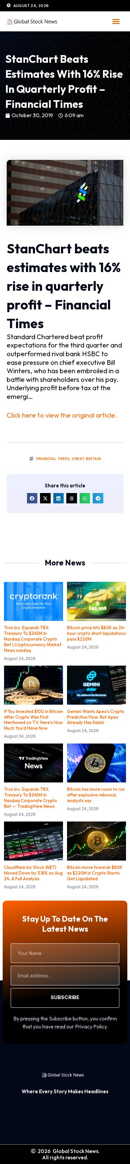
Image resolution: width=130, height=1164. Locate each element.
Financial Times (52, 458)
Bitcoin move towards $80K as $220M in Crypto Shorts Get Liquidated (94, 873)
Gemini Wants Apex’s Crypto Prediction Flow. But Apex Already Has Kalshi (95, 717)
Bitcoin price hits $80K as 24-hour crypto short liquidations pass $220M (96, 633)
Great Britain (86, 458)
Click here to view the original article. (62, 415)
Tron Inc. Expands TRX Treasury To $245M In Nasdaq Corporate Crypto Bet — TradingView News (30, 797)
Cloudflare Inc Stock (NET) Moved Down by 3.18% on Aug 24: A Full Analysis (33, 873)
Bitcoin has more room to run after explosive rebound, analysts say (96, 794)
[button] (116, 21)
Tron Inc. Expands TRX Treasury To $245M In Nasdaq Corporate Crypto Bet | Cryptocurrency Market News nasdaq (32, 639)
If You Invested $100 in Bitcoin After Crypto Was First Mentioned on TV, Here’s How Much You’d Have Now (33, 720)
